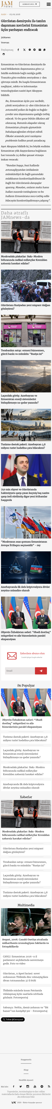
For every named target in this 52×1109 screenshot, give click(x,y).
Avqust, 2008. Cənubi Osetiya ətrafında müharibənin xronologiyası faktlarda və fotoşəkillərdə (25, 943)
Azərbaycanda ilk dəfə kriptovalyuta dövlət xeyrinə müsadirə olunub (25, 588)
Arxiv (5, 14)
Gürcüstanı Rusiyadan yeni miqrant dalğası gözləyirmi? (25, 307)
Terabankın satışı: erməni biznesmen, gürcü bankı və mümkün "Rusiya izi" (23, 352)
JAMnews (5, 37)
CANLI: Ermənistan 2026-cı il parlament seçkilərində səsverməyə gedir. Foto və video (23, 960)
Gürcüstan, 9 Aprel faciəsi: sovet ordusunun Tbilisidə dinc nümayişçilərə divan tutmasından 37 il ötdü (25, 977)
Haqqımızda (26, 1060)
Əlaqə (26, 1070)
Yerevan (5, 42)
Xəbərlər (26, 797)
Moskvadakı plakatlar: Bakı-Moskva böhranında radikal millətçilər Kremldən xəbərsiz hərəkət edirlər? (24, 260)
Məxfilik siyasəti (26, 1080)
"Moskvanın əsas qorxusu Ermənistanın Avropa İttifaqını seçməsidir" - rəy (24, 543)
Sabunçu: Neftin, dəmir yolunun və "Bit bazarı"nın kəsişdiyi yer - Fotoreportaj (25, 1009)
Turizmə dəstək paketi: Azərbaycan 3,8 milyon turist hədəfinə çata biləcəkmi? (23, 446)
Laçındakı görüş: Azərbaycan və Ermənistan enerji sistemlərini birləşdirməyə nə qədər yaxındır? (20, 399)
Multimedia (26, 905)
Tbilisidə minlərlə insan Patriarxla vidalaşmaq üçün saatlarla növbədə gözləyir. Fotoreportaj (23, 994)
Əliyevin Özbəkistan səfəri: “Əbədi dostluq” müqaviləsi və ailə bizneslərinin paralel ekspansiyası (26, 636)
